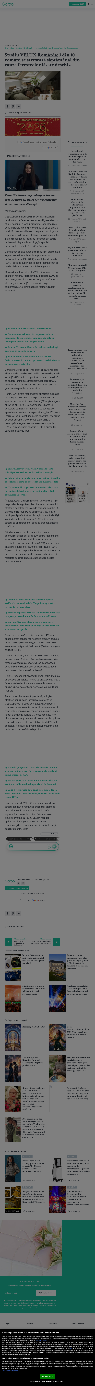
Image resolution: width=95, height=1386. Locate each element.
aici (71, 1348)
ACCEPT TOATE (47, 1377)
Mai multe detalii (41, 1340)
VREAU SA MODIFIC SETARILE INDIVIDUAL (46, 1381)
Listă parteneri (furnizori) (10, 1371)
